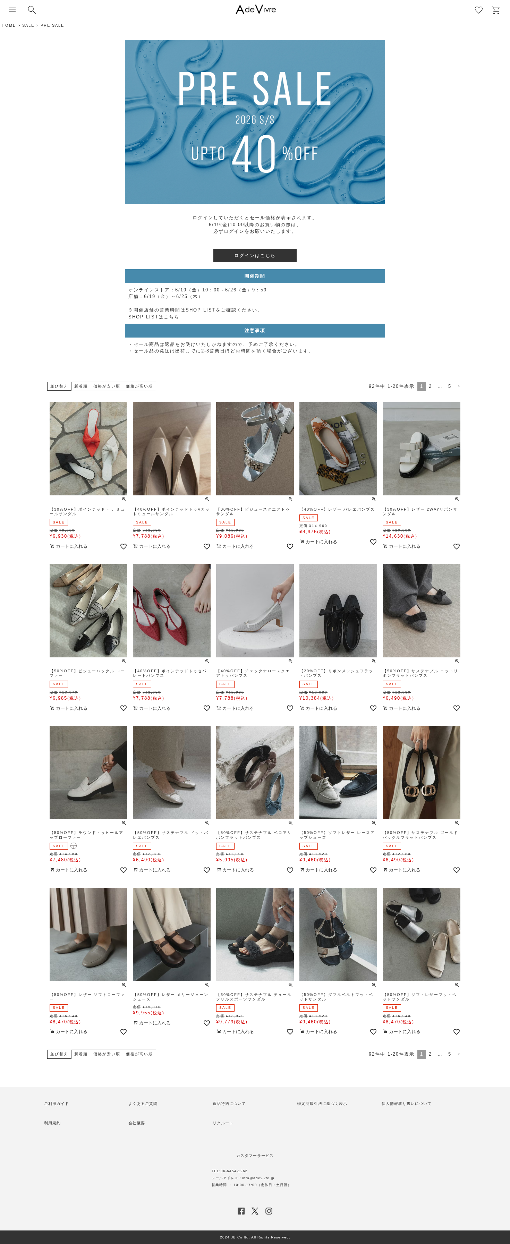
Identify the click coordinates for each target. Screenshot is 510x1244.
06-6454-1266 (234, 1171)
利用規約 (52, 1123)
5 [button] (449, 386)
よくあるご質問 (143, 1103)
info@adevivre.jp (258, 1178)
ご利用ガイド (56, 1103)
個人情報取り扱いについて (407, 1103)
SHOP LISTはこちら (153, 316)
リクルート (223, 1123)
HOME (9, 25)
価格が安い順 (106, 386)
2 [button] (430, 386)
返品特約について (229, 1103)
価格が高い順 (139, 386)
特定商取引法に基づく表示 (322, 1103)
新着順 (81, 386)
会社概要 (136, 1123)
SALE (28, 25)
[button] (458, 386)
